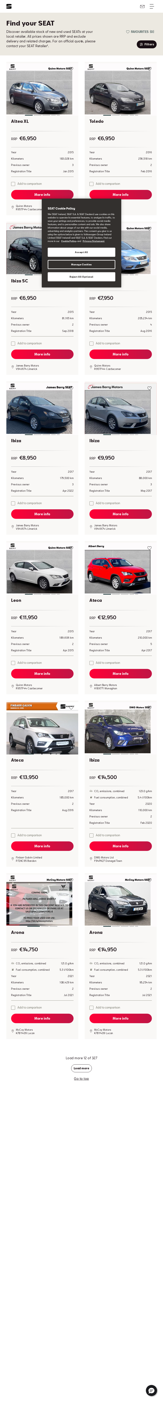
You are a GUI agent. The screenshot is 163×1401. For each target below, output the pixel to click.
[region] (81, 243)
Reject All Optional (81, 276)
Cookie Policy (69, 241)
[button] (42, 90)
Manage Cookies (81, 264)
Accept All (81, 252)
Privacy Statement (94, 241)
